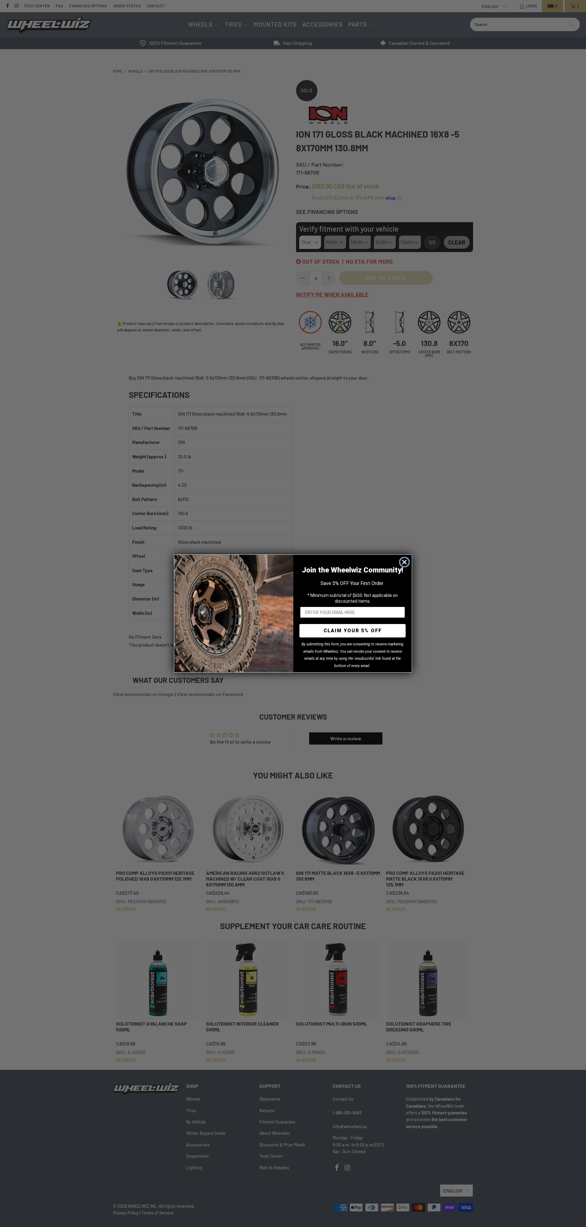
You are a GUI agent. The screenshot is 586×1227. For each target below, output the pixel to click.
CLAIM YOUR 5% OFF (353, 630)
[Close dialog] (404, 562)
